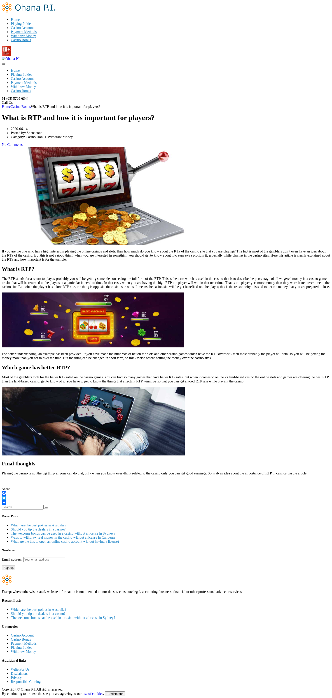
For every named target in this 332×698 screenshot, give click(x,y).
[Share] (166, 502)
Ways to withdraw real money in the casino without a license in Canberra (63, 537)
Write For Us (20, 669)
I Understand (115, 694)
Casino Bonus (21, 40)
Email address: (12, 559)
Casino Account (22, 28)
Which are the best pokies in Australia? (38, 525)
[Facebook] (166, 493)
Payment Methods (24, 32)
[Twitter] (166, 498)
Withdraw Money (23, 36)
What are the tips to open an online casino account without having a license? (65, 541)
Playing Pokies (21, 24)
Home (15, 19)
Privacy (16, 677)
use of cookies (93, 694)
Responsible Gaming (26, 682)
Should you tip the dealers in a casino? (38, 529)
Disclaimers (19, 673)
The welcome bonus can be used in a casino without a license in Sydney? (63, 533)
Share (6, 489)
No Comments (12, 144)
